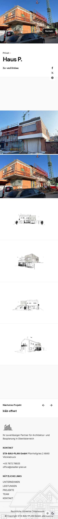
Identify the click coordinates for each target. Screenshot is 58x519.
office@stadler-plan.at (14, 467)
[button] (29, 132)
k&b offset (10, 411)
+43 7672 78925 (11, 463)
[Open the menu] (7, 31)
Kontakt (49, 31)
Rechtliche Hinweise (21, 511)
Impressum (38, 511)
